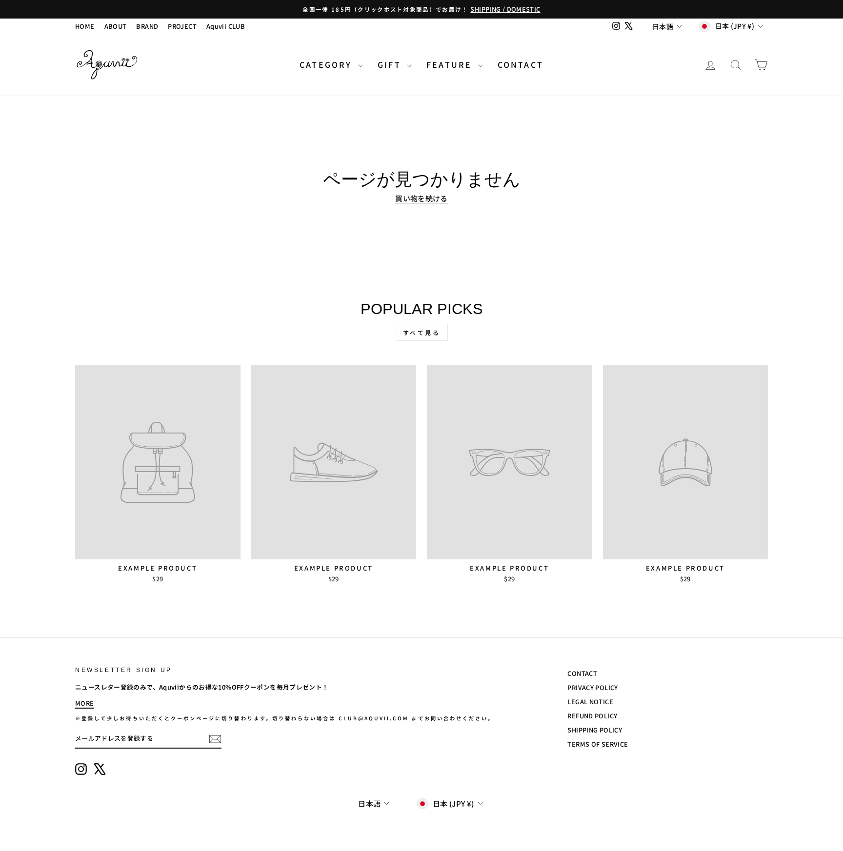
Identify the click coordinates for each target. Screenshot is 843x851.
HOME (85, 26)
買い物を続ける (421, 198)
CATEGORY (328, 64)
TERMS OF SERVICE (597, 744)
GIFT (391, 64)
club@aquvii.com (374, 718)
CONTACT (520, 64)
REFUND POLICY (592, 715)
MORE (84, 703)
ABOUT (115, 26)
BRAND (147, 26)
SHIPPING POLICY (594, 729)
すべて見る (422, 332)
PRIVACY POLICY (592, 687)
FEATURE (451, 64)
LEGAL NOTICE (590, 701)
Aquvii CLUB (225, 26)
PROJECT (182, 26)
